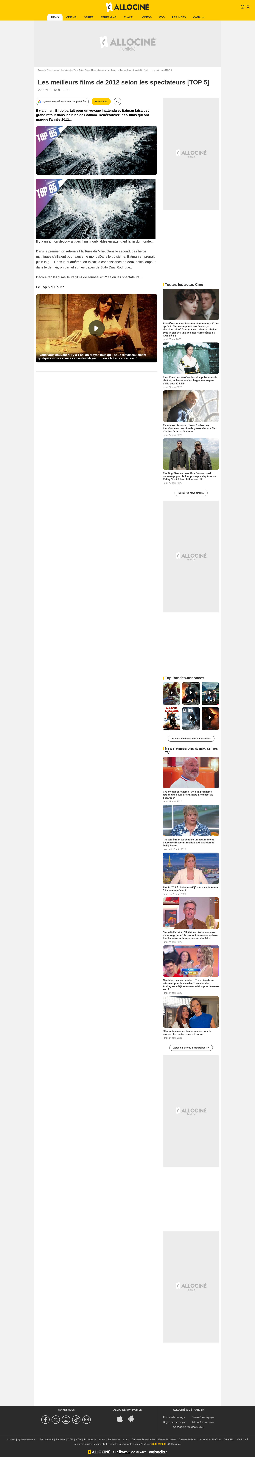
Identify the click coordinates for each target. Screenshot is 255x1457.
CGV (78, 1439)
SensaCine (198, 1417)
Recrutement (46, 1439)
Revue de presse (167, 1439)
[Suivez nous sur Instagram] (66, 1419)
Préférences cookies (118, 1439)
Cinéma (71, 17)
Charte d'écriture (187, 1439)
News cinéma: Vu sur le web (104, 70)
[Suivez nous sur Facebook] (46, 1419)
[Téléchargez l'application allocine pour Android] (133, 1418)
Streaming (108, 17)
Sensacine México (184, 1426)
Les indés (179, 17)
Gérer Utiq (229, 1439)
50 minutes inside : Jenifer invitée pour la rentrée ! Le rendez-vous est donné (187, 1032)
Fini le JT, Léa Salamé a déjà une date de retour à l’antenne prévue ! (190, 889)
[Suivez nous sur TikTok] (77, 1419)
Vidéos (147, 17)
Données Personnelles (143, 1439)
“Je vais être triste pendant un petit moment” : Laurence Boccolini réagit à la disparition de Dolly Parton (190, 842)
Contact (11, 1439)
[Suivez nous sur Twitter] (56, 1419)
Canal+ (198, 17)
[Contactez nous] (87, 1419)
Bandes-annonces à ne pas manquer (191, 738)
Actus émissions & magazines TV (191, 1047)
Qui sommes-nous (27, 1439)
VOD (162, 17)
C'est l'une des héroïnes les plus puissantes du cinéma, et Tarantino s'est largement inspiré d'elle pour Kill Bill (190, 380)
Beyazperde (170, 1422)
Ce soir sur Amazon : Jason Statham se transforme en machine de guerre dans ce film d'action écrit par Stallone (189, 428)
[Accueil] (127, 7)
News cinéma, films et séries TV (61, 70)
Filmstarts (169, 1417)
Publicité (60, 1439)
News (55, 17)
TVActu (129, 17)
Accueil (41, 70)
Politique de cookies (94, 1439)
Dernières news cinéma (191, 493)
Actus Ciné (84, 70)
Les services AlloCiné (210, 1439)
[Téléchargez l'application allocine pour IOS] (121, 1418)
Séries (88, 17)
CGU (70, 1439)
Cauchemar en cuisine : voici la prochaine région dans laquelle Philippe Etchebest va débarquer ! (188, 794)
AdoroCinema (200, 1422)
